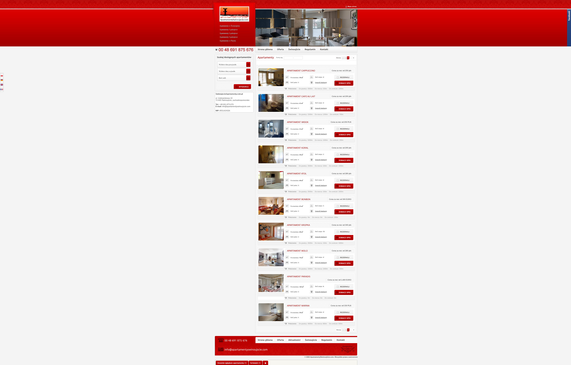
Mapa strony (352, 6)
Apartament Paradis (298, 276)
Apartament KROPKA (298, 225)
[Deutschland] (1, 80)
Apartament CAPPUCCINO (301, 70)
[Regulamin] (310, 49)
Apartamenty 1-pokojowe (229, 30)
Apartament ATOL (297, 173)
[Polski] (1, 75)
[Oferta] (280, 49)
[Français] (1, 89)
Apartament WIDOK (297, 122)
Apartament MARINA (298, 305)
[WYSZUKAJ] (242, 86)
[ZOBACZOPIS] (343, 83)
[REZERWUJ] (343, 77)
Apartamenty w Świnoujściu (230, 26)
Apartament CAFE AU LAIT (301, 96)
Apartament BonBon (298, 199)
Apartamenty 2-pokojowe (229, 33)
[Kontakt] (324, 49)
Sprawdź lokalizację (321, 82)
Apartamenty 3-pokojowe (229, 37)
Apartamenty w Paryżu (228, 41)
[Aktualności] (294, 340)
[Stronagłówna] (265, 49)
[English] (1, 84)
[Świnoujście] (294, 49)
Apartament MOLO (297, 251)
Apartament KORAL (297, 148)
